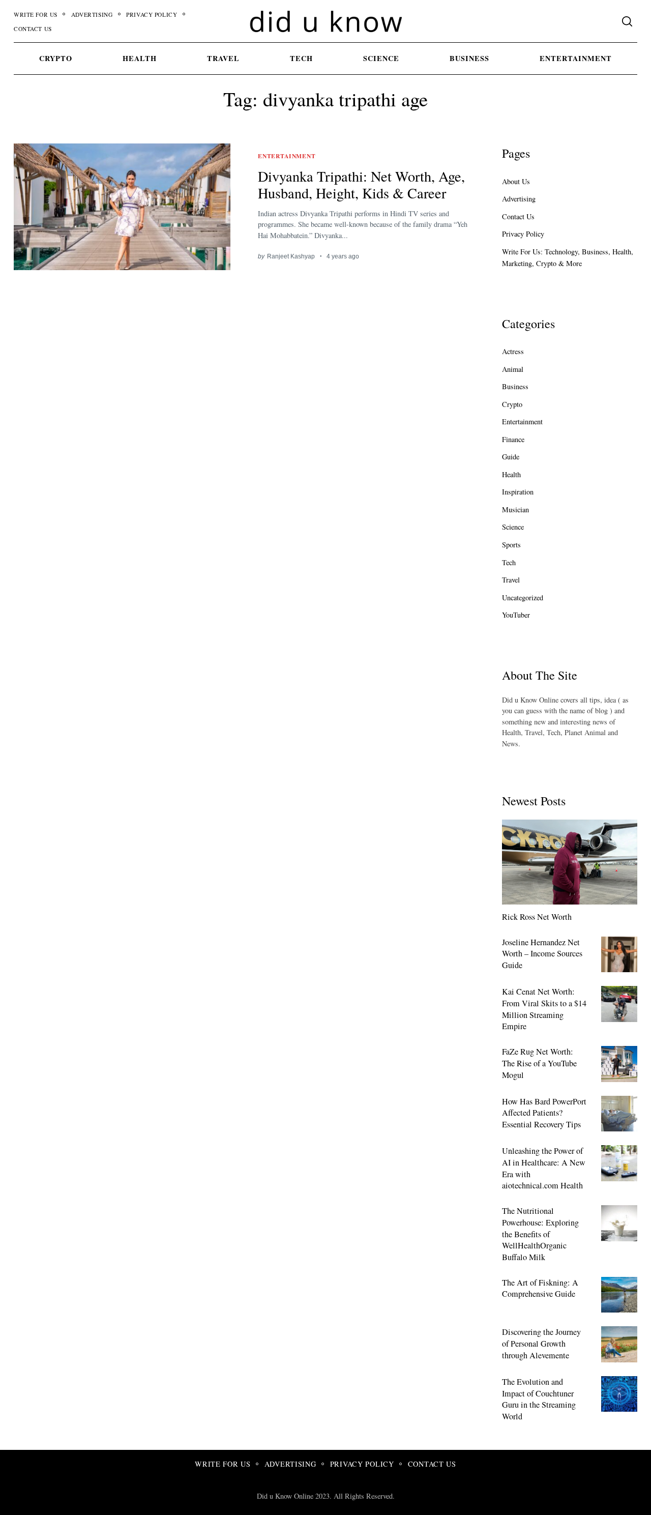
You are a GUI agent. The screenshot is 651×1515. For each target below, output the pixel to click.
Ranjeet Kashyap (291, 256)
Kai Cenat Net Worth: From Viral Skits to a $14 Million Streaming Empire (544, 1009)
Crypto (55, 58)
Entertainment (576, 58)
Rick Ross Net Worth (537, 916)
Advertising (91, 14)
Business (469, 58)
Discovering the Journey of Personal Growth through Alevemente (541, 1343)
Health (140, 58)
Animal (512, 369)
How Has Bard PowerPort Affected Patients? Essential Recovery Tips (544, 1113)
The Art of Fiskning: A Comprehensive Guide (540, 1288)
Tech (301, 58)
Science (381, 58)
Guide (510, 456)
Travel (223, 58)
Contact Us (33, 29)
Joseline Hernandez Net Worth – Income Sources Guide (542, 954)
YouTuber (516, 615)
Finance (513, 439)
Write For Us (35, 14)
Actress (513, 351)
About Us (516, 181)
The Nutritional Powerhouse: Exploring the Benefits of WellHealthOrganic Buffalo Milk (540, 1234)
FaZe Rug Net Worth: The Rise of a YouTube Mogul (539, 1063)
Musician (515, 509)
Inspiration (518, 492)
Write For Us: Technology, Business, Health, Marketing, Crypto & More (567, 257)
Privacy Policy (151, 14)
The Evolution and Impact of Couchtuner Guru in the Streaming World (539, 1399)
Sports (511, 544)
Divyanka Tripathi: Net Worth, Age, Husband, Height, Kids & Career (361, 184)
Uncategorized (522, 597)
